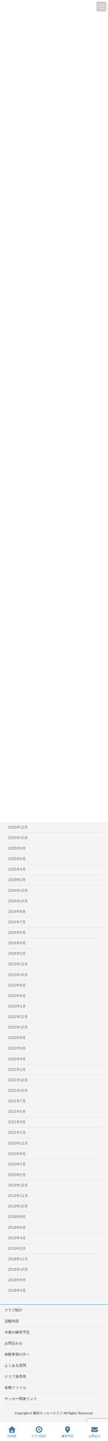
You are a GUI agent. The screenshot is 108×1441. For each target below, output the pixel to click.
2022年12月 (18, 1017)
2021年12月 (18, 1080)
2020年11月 (18, 1143)
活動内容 (11, 1321)
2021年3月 (17, 1122)
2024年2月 (17, 953)
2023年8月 (17, 985)
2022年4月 (17, 1059)
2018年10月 (18, 1269)
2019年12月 (18, 1185)
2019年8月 (17, 1217)
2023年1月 (17, 1006)
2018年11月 (18, 1259)
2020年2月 (17, 1175)
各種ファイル (15, 1388)
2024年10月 (18, 901)
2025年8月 (17, 848)
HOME (12, 1436)
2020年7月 (17, 1164)
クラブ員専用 (15, 1376)
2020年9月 (17, 1153)
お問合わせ (13, 1343)
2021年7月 (17, 1101)
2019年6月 (17, 1227)
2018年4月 (17, 1290)
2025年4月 (17, 869)
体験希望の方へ (17, 1354)
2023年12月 (18, 964)
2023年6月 (17, 995)
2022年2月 (17, 1069)
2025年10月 (18, 838)
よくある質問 (15, 1365)
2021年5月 (17, 1111)
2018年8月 (17, 1280)
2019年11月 (18, 1196)
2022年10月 (18, 1027)
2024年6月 (17, 932)
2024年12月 (18, 890)
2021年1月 (17, 1132)
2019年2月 (17, 1248)
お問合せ (94, 1436)
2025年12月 (18, 827)
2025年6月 (17, 859)
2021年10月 (18, 1090)
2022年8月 (17, 1038)
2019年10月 (18, 1206)
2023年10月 (18, 974)
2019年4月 (17, 1238)
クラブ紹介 (13, 1310)
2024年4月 (17, 943)
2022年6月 (17, 1048)
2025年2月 (17, 880)
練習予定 (68, 1436)
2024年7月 (17, 922)
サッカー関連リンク (20, 1399)
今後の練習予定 (17, 1332)
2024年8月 (17, 911)
